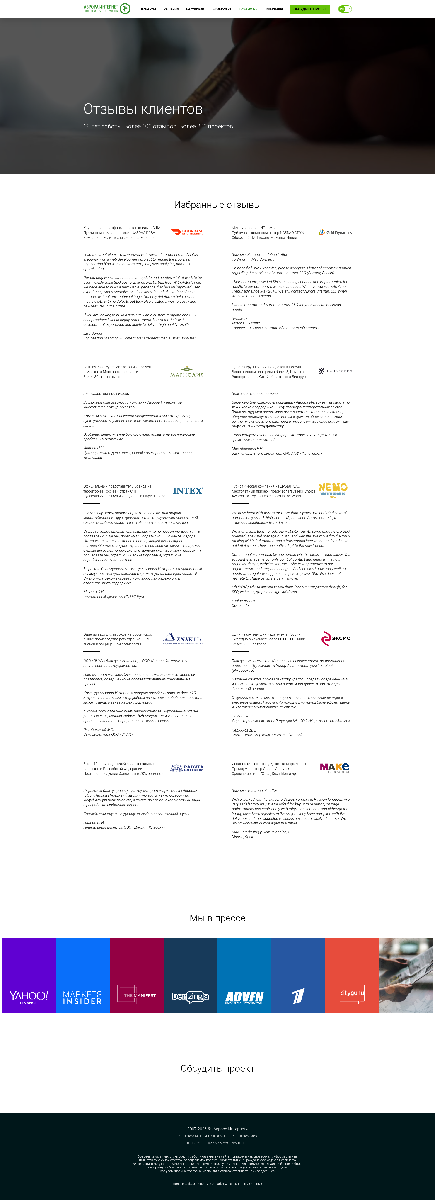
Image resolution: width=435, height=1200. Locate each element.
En (348, 9)
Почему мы (249, 9)
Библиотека (221, 9)
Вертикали (195, 9)
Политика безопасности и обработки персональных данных (217, 1183)
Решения (171, 9)
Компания (274, 9)
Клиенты (148, 9)
